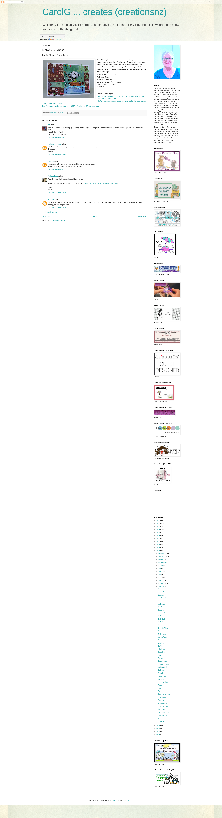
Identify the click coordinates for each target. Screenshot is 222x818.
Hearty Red (162, 598)
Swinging (161, 673)
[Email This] (68, 113)
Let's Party (161, 643)
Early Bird (161, 619)
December (162, 553)
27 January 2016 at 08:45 (57, 193)
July (159, 568)
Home (95, 216)
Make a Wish (162, 637)
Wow (159, 655)
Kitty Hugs (161, 649)
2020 (158, 538)
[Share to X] (73, 113)
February (161, 583)
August (160, 565)
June (160, 571)
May (159, 574)
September (162, 562)
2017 (158, 547)
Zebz (159, 691)
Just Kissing (162, 634)
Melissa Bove (53, 176)
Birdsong (161, 670)
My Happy (161, 604)
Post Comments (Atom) (60, 220)
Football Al (161, 658)
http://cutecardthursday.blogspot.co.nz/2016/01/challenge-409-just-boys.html (70, 106)
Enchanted (161, 592)
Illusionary (161, 610)
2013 (158, 732)
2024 (158, 527)
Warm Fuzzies (163, 709)
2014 (158, 729)
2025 (158, 523)
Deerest (160, 595)
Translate (57, 40)
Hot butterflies (163, 682)
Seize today (162, 652)
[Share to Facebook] (75, 113)
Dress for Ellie (163, 706)
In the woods (162, 703)
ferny (159, 718)
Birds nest (161, 616)
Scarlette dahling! (164, 694)
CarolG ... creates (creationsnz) (104, 12)
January (161, 586)
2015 (158, 726)
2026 (158, 520)
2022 (158, 532)
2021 (158, 536)
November (162, 556)
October (161, 559)
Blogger (129, 800)
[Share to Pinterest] (78, 113)
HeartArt (161, 721)
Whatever (161, 679)
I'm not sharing (163, 631)
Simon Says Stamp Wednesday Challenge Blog (100, 183)
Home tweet (162, 676)
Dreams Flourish (163, 664)
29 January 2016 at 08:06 (57, 208)
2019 (158, 542)
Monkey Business (164, 613)
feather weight (163, 667)
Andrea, (51, 161)
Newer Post (47, 216)
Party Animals (162, 622)
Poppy (160, 688)
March (160, 580)
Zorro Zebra (162, 625)
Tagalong (161, 607)
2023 (158, 529)
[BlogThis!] (71, 113)
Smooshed (161, 700)
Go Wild (160, 646)
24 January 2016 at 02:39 (57, 169)
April (160, 577)
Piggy (160, 685)
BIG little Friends (163, 628)
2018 (158, 545)
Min (49, 125)
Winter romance (163, 589)
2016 (158, 551)
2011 (158, 735)
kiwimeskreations (54, 144)
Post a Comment (51, 212)
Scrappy (51, 200)
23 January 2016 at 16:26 (57, 137)
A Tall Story (162, 640)
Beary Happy (162, 661)
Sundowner (162, 601)
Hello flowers (162, 697)
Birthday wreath (163, 712)
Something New (163, 715)
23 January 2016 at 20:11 (57, 154)
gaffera (115, 800)
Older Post (142, 216)
